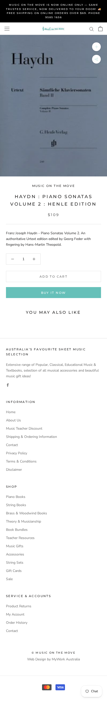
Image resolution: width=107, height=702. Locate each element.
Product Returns (18, 606)
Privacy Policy (16, 453)
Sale (9, 579)
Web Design (36, 659)
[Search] (91, 29)
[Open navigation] (6, 29)
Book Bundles (17, 529)
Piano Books (15, 496)
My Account (15, 614)
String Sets (14, 562)
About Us (13, 420)
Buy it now (53, 293)
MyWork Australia (66, 659)
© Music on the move (53, 652)
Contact (12, 445)
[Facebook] (7, 385)
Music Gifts (14, 546)
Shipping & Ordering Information (31, 436)
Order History (16, 622)
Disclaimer (14, 469)
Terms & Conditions (21, 461)
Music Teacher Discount (24, 428)
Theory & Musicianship (23, 521)
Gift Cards (14, 570)
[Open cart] (100, 28)
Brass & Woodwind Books (26, 513)
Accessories (15, 554)
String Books (16, 505)
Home (10, 412)
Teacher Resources (20, 538)
